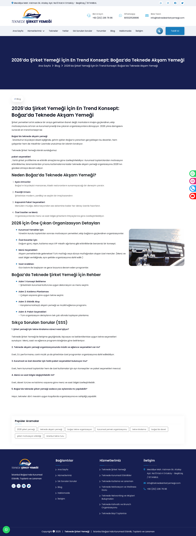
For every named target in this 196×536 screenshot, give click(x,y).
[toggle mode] (159, 31)
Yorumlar (101, 30)
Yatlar (65, 30)
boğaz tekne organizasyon (79, 429)
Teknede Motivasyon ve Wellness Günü (119, 488)
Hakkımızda (125, 30)
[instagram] (168, 3)
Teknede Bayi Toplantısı (114, 513)
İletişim (139, 30)
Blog (112, 30)
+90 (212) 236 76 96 (103, 17)
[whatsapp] (161, 3)
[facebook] (175, 3)
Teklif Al (175, 30)
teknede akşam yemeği (51, 429)
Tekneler (53, 30)
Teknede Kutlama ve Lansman (117, 481)
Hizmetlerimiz (34, 30)
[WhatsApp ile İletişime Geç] (6, 529)
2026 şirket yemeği (26, 429)
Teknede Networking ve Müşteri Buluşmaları (118, 497)
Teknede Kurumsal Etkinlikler (117, 475)
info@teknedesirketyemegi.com (167, 17)
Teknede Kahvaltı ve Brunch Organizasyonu (116, 506)
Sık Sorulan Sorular (82, 30)
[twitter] (182, 3)
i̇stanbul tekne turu (55, 436)
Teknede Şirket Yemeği (114, 469)
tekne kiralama (139, 429)
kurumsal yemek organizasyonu (112, 429)
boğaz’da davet (158, 429)
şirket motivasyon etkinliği (29, 436)
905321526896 (131, 17)
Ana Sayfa (18, 30)
